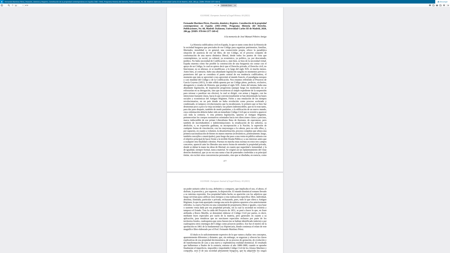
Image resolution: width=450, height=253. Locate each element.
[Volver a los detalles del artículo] (2, 2)
